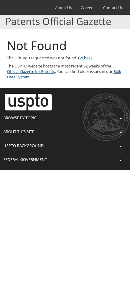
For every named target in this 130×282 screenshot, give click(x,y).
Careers (87, 7)
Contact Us (113, 7)
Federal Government (25, 159)
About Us (63, 7)
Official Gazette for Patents (31, 71)
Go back (85, 58)
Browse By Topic (20, 117)
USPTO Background (23, 145)
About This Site (18, 131)
